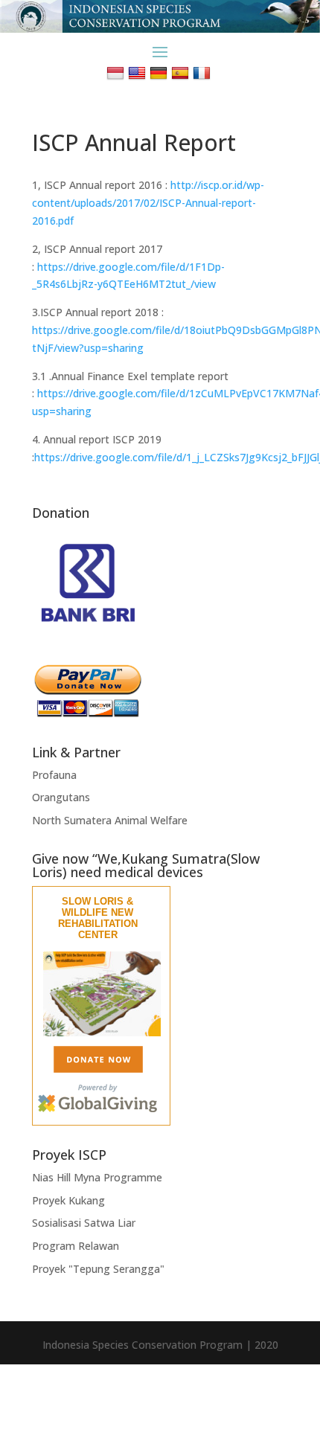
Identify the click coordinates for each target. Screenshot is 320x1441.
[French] (203, 72)
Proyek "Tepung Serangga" (98, 1269)
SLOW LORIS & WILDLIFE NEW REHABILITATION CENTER (98, 918)
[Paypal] (88, 714)
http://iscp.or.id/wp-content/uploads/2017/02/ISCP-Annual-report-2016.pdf (148, 203)
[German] (160, 72)
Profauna (54, 775)
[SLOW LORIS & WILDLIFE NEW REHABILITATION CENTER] (102, 1033)
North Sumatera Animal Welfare (110, 820)
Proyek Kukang (68, 1200)
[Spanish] (182, 72)
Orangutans (61, 797)
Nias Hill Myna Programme (97, 1177)
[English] (139, 72)
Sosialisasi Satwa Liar (83, 1223)
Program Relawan (75, 1246)
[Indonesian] (117, 72)
